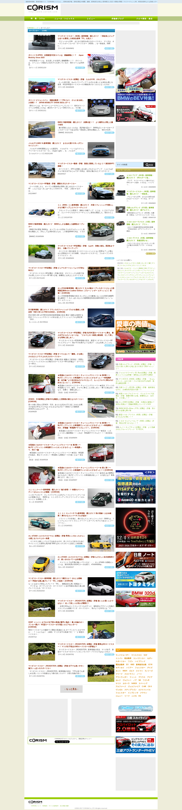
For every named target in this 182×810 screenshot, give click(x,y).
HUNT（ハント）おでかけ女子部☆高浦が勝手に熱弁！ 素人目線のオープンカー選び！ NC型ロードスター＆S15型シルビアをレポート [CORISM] (56, 624)
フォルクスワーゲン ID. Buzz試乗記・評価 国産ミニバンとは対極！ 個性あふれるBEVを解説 (136, 374)
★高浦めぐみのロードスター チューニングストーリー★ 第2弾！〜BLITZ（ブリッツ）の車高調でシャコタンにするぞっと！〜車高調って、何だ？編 (55, 447)
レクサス (132, 263)
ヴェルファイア (134, 686)
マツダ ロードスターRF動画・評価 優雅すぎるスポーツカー (52, 184)
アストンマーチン (136, 275)
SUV (145, 655)
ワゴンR (146, 680)
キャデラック (130, 270)
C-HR (144, 686)
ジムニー (119, 696)
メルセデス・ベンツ (130, 268)
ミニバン (119, 658)
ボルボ (150, 279)
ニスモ (134, 696)
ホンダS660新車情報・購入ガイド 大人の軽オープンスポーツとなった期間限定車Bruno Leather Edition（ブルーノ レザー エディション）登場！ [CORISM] (86, 290)
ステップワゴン (130, 690)
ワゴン (130, 661)
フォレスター (140, 668)
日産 (138, 263)
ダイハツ (135, 265)
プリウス (141, 677)
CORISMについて (36, 806)
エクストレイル (144, 690)
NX (140, 680)
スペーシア (143, 683)
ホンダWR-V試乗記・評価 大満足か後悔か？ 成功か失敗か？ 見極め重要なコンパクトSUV (135, 403)
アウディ (151, 268)
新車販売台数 (141, 665)
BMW (141, 268)
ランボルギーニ (132, 279)
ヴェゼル (119, 690)
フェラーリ (121, 279)
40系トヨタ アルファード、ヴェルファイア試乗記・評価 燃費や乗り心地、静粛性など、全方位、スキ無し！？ (135, 396)
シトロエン (122, 277)
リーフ (127, 696)
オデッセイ (120, 668)
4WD (132, 665)
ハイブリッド (140, 661)
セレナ (118, 680)
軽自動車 (127, 658)
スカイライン (129, 674)
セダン (149, 658)
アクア (149, 677)
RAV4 (125, 671)
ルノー (129, 277)
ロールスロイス (147, 273)
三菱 (149, 263)
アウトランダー (122, 677)
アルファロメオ (139, 277)
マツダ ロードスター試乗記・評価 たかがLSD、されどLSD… (82, 79)
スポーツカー (121, 661)
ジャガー (128, 273)
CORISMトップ (32, 28)
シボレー (139, 270)
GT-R (150, 665)
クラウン (143, 693)
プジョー (151, 275)
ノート (139, 674)
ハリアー (129, 668)
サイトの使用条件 (53, 806)
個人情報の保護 (64, 806)
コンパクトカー (139, 658)
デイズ (149, 668)
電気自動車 (120, 665)
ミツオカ (143, 265)
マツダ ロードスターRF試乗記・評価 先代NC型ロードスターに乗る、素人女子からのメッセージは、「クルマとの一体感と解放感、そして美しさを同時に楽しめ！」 (86, 335)
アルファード (121, 686)
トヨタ (125, 263)
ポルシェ (120, 270)
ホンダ (143, 263)
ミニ (145, 275)
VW (145, 268)
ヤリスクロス (136, 655)
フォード (146, 270)
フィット (133, 677)
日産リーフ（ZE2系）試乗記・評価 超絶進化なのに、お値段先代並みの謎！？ (135, 388)
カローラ (126, 683)
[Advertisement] (109, 10)
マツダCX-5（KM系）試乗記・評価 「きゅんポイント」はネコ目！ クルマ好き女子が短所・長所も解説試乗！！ (135, 381)
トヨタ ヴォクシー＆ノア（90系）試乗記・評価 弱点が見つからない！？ (135, 422)
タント (118, 671)
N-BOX (134, 683)
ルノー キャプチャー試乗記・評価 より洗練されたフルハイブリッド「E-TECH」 (135, 428)
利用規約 (45, 806)
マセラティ (143, 279)
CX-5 (150, 686)
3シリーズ (149, 671)
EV (127, 665)
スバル (122, 265)
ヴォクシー (127, 680)
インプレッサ (133, 693)
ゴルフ (131, 671)
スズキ (128, 265)
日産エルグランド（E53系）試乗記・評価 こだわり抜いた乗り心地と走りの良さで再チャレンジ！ (135, 366)
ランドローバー (123, 275)
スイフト (139, 671)
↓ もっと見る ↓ (71, 689)
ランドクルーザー (123, 655)
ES (140, 696)
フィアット (150, 277)
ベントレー (137, 273)
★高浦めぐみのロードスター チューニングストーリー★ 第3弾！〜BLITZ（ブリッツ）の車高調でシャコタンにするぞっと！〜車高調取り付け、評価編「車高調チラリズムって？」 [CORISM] (85, 425)
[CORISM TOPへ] (42, 9)
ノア (135, 680)
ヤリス (118, 683)
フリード (119, 674)
